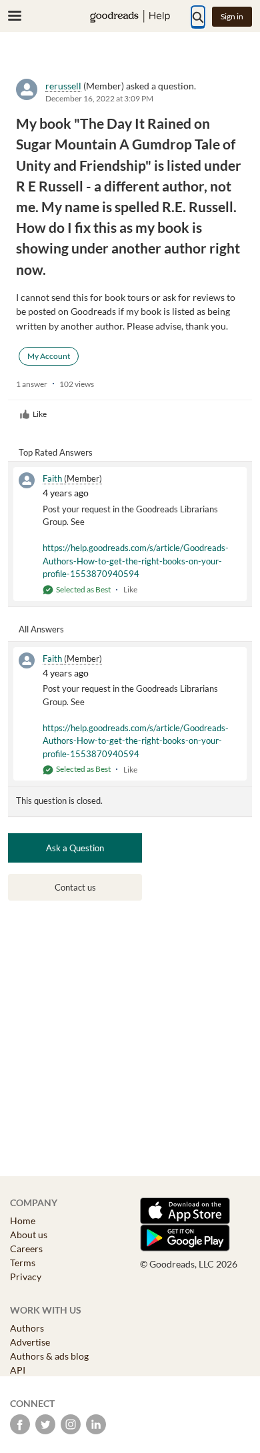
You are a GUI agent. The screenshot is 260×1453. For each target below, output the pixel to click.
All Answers (41, 629)
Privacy (25, 1276)
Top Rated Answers (56, 452)
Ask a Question (75, 848)
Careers (26, 1248)
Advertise (30, 1342)
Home (22, 1220)
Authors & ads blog (49, 1356)
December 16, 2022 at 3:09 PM (99, 98)
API (17, 1370)
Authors (27, 1328)
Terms (22, 1262)
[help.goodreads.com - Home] (130, 16)
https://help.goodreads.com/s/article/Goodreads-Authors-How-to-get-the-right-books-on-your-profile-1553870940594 (136, 560)
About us (28, 1234)
